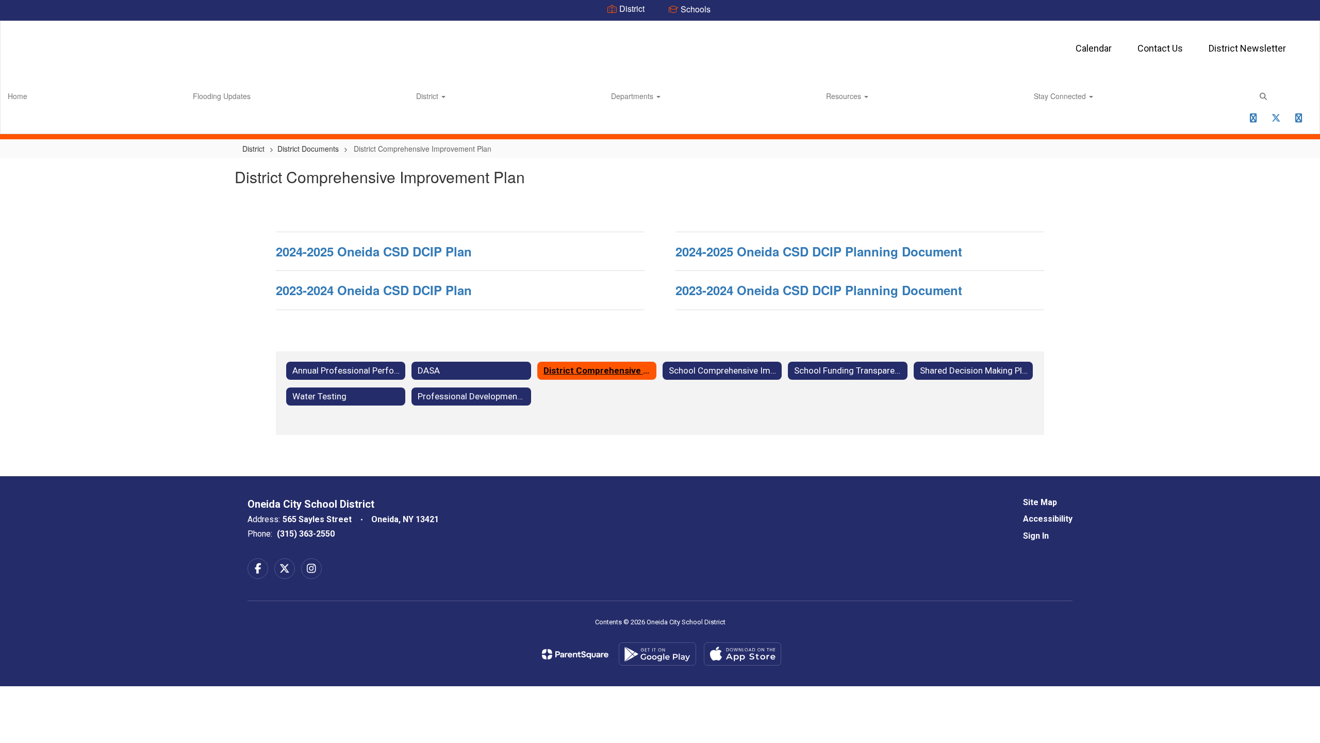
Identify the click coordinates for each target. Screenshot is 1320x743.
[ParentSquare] (575, 654)
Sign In (1036, 536)
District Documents (308, 148)
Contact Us (1160, 48)
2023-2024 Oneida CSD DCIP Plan (374, 290)
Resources (844, 96)
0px (1230, 121)
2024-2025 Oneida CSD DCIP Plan (374, 251)
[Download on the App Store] (742, 654)
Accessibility (1047, 519)
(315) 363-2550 (306, 534)
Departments (633, 96)
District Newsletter (1247, 48)
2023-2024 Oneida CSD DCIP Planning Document (818, 290)
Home (17, 96)
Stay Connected (1061, 96)
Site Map (1040, 502)
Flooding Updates (222, 96)
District (428, 96)
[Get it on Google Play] (657, 654)
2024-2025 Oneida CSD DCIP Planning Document (818, 251)
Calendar (1094, 48)
